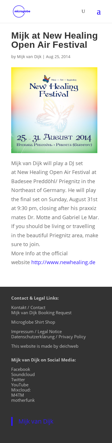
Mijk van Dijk (29, 56)
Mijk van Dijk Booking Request (41, 312)
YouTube (19, 384)
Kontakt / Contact (28, 307)
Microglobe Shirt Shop (33, 322)
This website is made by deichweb (44, 346)
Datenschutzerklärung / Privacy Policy (48, 336)
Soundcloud (23, 374)
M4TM (17, 395)
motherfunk (23, 400)
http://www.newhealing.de (63, 262)
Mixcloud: (21, 390)
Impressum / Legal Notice (36, 331)
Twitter (18, 379)
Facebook (20, 369)
